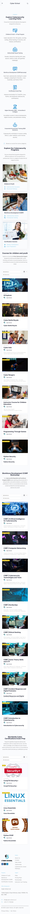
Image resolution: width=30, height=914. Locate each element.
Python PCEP (8, 835)
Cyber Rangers (9, 375)
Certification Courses (10, 241)
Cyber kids (8, 347)
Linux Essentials (10, 808)
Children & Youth (9, 184)
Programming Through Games (15, 431)
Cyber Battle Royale (11, 320)
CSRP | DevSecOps (11, 605)
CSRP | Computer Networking (15, 548)
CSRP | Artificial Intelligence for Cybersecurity (14, 520)
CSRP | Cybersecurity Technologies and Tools (12, 576)
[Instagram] (5, 864)
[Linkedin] (7, 864)
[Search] (27, 3)
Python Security (10, 456)
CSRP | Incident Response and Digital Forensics (15, 690)
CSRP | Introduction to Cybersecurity (12, 719)
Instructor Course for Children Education (15, 403)
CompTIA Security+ (11, 781)
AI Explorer (8, 295)
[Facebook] (2, 864)
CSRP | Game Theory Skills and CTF (13, 660)
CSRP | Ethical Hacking (12, 632)
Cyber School (15, 3)
